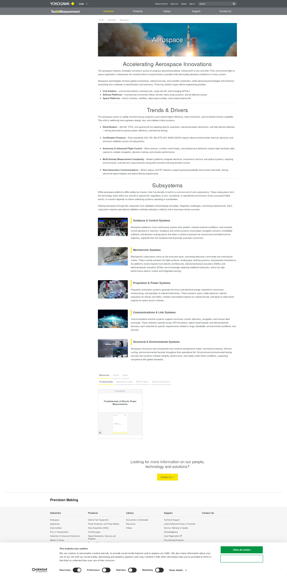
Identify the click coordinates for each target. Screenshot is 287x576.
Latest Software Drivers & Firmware (179, 523)
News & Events (161, 3)
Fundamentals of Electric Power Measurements (120, 403)
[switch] (106, 570)
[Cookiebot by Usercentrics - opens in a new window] (40, 570)
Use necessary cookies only (241, 558)
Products (137, 11)
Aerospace (54, 519)
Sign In (192, 3)
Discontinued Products (174, 540)
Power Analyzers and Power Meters (103, 523)
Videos (129, 527)
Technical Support (172, 519)
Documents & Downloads (137, 519)
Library (167, 11)
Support (196, 11)
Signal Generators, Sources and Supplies (102, 537)
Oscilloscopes (94, 531)
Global (183, 3)
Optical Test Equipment (98, 519)
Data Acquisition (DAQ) (98, 527)
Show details (176, 570)
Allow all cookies (242, 550)
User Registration (171, 535)
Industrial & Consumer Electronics (65, 535)
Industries (108, 11)
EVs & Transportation (59, 531)
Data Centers (56, 527)
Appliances (55, 523)
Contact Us (225, 11)
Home (101, 19)
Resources (130, 523)
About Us (174, 3)
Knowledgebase (171, 531)
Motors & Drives (57, 540)
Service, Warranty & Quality (176, 527)
